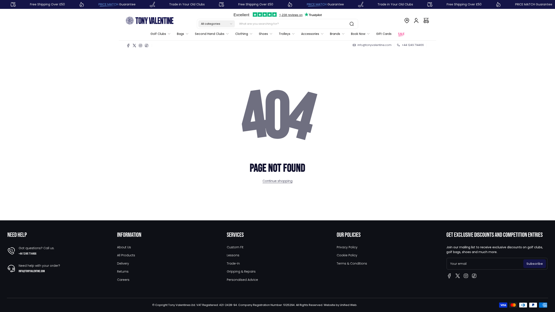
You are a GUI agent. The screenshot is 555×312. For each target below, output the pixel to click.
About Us (124, 247)
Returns (123, 271)
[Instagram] (140, 45)
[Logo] (149, 20)
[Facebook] (128, 45)
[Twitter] (134, 45)
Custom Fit (235, 247)
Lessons (233, 255)
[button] (216, 23)
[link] (162, 33)
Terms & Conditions (352, 263)
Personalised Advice (242, 280)
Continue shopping (277, 181)
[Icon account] (416, 20)
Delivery (123, 263)
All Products (126, 255)
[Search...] (351, 23)
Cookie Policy (347, 255)
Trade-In (233, 263)
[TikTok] (146, 45)
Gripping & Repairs (241, 271)
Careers (123, 280)
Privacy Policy (347, 247)
